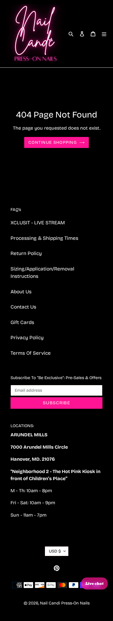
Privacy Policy (27, 338)
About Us (21, 292)
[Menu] (104, 33)
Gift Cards (22, 322)
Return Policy (26, 253)
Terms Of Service (31, 353)
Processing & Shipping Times (44, 238)
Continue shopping (52, 142)
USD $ (55, 551)
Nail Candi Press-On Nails (65, 603)
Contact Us (23, 307)
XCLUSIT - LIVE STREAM (38, 223)
